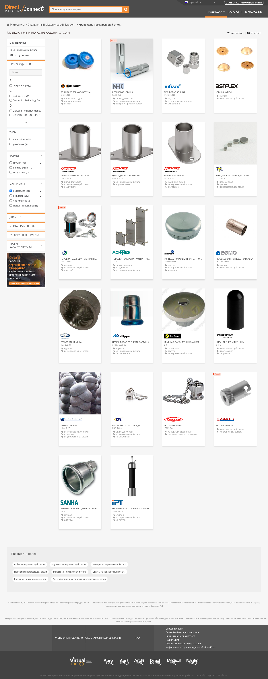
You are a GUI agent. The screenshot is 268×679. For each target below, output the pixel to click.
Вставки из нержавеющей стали (69, 572)
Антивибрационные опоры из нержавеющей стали (79, 579)
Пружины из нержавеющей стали (68, 564)
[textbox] (85, 9)
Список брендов (174, 629)
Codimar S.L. (21, 96)
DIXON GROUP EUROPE (27, 115)
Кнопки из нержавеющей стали (30, 579)
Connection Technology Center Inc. (27, 100)
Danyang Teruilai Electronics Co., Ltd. (27, 111)
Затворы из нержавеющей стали (109, 564)
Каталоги (235, 11)
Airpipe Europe (22, 85)
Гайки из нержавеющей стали (29, 564)
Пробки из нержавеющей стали (30, 572)
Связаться (131, 211)
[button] (25, 64)
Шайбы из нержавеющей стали (109, 572)
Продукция (214, 11)
